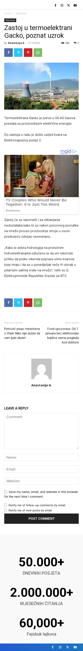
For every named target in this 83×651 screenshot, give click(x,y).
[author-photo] (41, 379)
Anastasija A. (16, 42)
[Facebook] (55, 5)
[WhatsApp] (38, 52)
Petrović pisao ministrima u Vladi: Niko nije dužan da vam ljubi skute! (22, 333)
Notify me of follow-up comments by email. (37, 505)
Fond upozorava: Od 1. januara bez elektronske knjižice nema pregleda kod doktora (62, 335)
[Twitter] (68, 5)
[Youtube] (75, 5)
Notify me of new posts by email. (31, 510)
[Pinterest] (28, 52)
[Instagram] (62, 5)
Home (8, 13)
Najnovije (21, 13)
